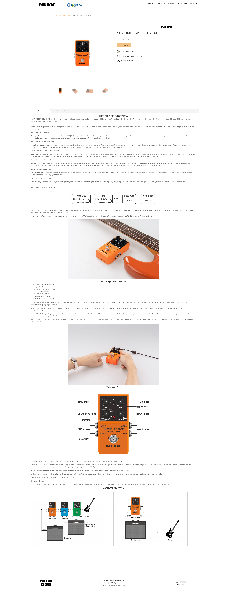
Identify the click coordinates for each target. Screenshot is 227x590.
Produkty (151, 3)
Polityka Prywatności (115, 583)
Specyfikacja (62, 111)
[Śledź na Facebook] (42, 584)
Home (56, 15)
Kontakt (192, 3)
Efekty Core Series (66, 15)
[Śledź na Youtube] (49, 584)
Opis (39, 111)
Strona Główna (107, 580)
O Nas (186, 3)
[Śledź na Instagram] (46, 584)
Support (171, 3)
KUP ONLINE (124, 45)
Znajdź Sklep (103, 583)
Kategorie (116, 580)
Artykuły (179, 3)
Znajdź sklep (162, 3)
